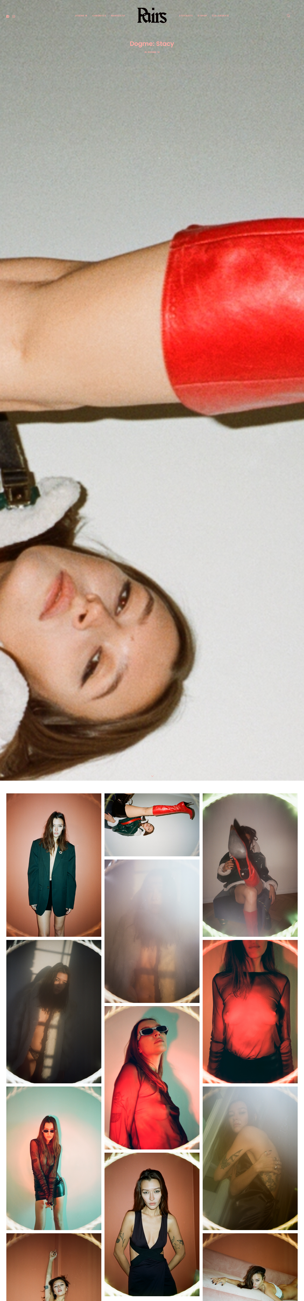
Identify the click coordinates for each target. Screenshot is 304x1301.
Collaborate (220, 15)
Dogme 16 (81, 15)
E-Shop (202, 15)
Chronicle (99, 15)
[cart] (295, 15)
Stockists (186, 15)
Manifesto (118, 15)
